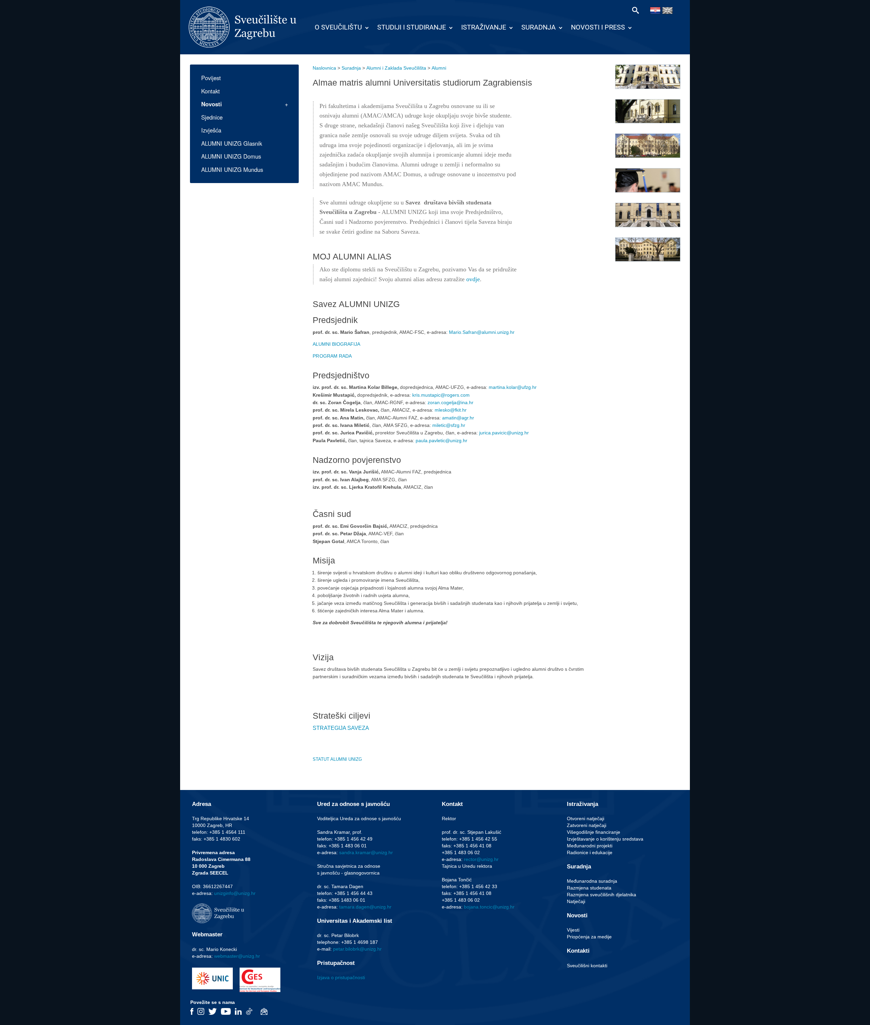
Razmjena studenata (589, 888)
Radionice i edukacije (589, 852)
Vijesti (573, 930)
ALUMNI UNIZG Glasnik (231, 143)
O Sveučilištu (338, 27)
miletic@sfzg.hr (448, 425)
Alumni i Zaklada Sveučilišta (396, 68)
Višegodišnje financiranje (593, 832)
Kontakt (210, 91)
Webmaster (207, 934)
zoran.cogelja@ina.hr (450, 402)
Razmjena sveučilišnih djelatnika (601, 894)
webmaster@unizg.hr (237, 956)
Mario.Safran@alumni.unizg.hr (482, 332)
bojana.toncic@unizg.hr (489, 907)
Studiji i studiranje (411, 27)
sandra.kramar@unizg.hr (366, 852)
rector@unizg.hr (481, 859)
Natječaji (576, 901)
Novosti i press (598, 27)
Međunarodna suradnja (592, 881)
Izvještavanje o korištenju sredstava (605, 839)
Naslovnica (324, 68)
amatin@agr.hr (458, 417)
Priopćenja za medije (589, 936)
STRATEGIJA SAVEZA (341, 728)
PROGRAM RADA (332, 356)
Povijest (211, 78)
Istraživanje (483, 27)
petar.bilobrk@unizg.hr (357, 949)
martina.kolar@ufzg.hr (513, 387)
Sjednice (212, 117)
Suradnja (538, 27)
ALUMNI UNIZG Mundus (232, 169)
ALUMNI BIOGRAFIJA (336, 344)
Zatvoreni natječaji (586, 825)
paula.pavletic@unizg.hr (441, 440)
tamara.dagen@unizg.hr (365, 907)
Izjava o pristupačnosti (341, 977)
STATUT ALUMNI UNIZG (337, 759)
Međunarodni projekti (589, 845)
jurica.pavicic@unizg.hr (504, 432)
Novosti (211, 104)
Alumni (439, 68)
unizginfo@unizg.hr (235, 893)
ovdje (473, 279)
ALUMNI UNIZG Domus (231, 156)
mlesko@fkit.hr (451, 410)
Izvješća (211, 130)
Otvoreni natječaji (585, 818)
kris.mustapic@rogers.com (441, 395)
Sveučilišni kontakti (587, 965)
